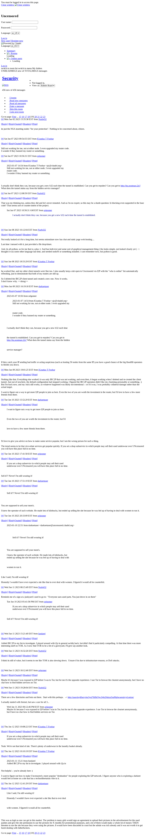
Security (10, 78)
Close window (8, 5)
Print (35, 124)
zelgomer (41, 156)
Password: (5, 27)
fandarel (41, 633)
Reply (4, 124)
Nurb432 (43, 119)
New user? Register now (12, 41)
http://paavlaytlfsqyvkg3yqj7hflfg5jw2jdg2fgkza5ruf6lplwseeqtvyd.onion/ (101, 697)
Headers (27, 124)
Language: (6, 33)
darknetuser (44, 286)
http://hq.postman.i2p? (130, 186)
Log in (4, 38)
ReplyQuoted (15, 124)
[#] (2, 119)
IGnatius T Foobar (45, 139)
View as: (36, 85)
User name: (6, 22)
